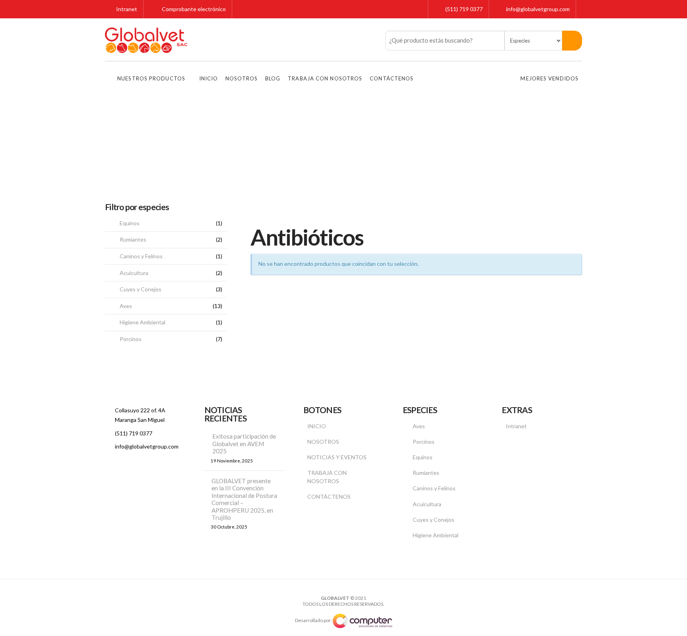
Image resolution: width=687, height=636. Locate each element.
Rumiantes (133, 239)
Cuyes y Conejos (140, 289)
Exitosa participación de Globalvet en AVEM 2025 (244, 444)
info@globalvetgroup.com (538, 9)
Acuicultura (134, 272)
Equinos (130, 223)
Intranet (126, 9)
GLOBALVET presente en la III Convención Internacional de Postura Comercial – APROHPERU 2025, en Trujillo (244, 499)
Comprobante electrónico (193, 9)
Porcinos (131, 339)
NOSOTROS (323, 441)
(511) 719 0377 (464, 9)
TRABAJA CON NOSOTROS (327, 476)
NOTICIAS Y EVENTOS (337, 457)
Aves (126, 305)
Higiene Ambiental (142, 322)
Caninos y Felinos (141, 256)
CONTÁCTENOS (329, 496)
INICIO (316, 426)
